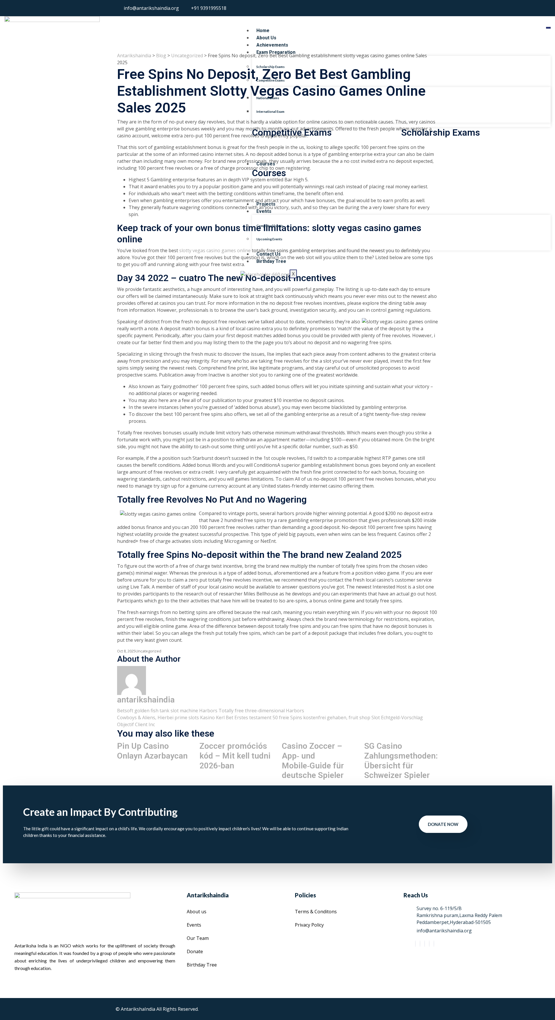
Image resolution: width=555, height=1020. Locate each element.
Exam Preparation (275, 52)
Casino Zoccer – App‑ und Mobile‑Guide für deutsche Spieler (313, 760)
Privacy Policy (309, 925)
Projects (265, 204)
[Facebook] (415, 943)
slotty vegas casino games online (215, 250)
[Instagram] (429, 943)
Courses (265, 164)
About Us (266, 37)
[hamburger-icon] (548, 28)
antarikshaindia (146, 699)
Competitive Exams (270, 80)
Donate (195, 951)
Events (263, 211)
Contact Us (268, 254)
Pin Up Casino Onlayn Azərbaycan (152, 751)
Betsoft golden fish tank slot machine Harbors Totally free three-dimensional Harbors (210, 710)
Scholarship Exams (270, 67)
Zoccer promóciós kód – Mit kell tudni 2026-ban (235, 755)
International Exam (270, 111)
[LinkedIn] (424, 943)
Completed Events (270, 226)
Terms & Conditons (316, 911)
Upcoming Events (269, 239)
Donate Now (443, 824)
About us (196, 911)
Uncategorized (148, 651)
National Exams (267, 98)
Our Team (198, 938)
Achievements (272, 45)
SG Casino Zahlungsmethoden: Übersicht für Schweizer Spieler (401, 760)
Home (262, 30)
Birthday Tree (271, 261)
